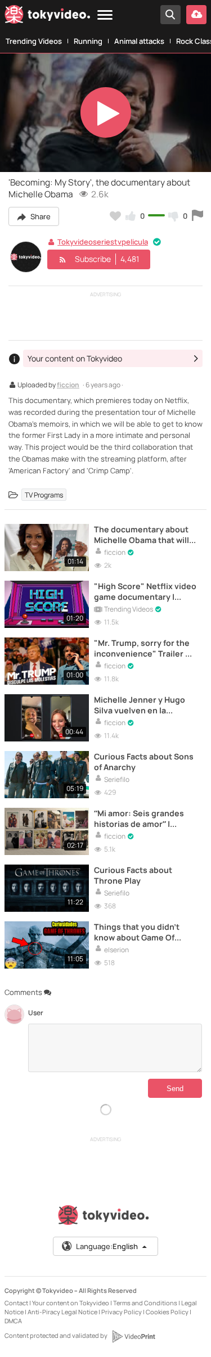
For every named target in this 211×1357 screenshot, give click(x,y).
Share (40, 216)
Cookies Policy (167, 1312)
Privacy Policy (121, 1312)
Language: (107, 1246)
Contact (16, 1303)
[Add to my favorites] (115, 216)
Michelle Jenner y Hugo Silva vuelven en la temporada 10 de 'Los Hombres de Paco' (139, 705)
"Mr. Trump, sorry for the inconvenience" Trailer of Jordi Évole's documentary (143, 648)
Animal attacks (139, 41)
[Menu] (105, 15)
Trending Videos (34, 41)
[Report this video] (197, 216)
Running (88, 41)
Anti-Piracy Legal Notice (62, 1312)
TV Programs (44, 495)
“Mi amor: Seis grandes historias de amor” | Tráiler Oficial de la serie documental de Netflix (141, 818)
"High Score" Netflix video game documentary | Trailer (145, 591)
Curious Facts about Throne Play (133, 875)
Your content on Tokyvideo (70, 1303)
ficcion (68, 386)
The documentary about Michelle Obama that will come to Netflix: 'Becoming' (141, 534)
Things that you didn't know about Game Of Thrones (136, 932)
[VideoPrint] (133, 1336)
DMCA (13, 1321)
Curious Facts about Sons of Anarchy (144, 761)
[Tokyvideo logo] (47, 16)
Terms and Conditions (145, 1303)
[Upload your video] (196, 14)
